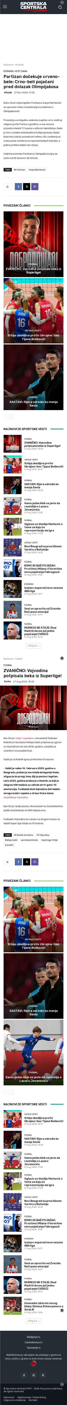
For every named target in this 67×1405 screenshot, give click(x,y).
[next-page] (11, 417)
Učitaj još (32, 645)
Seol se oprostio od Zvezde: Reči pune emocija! (42, 610)
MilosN (8, 92)
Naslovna (8, 64)
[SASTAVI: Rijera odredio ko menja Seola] (33, 377)
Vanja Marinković (37, 169)
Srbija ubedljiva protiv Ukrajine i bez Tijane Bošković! (33, 337)
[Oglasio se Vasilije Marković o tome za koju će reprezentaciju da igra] (13, 527)
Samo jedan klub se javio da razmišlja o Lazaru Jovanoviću (42, 506)
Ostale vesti (33, 330)
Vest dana (21, 71)
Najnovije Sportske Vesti (25, 429)
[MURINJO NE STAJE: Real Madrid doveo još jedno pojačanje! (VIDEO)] (13, 630)
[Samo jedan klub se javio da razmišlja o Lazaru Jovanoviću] (13, 506)
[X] (26, 186)
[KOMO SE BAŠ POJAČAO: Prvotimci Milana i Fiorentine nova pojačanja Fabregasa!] (13, 568)
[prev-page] (6, 417)
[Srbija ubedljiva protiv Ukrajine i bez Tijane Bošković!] (33, 311)
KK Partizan (19, 169)
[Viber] (34, 186)
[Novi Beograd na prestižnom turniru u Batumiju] (13, 547)
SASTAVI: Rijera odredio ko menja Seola (33, 403)
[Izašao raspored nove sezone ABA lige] (13, 589)
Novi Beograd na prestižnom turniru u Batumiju (43, 548)
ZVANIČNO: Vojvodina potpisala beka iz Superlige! (33, 270)
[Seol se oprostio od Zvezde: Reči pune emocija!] (13, 610)
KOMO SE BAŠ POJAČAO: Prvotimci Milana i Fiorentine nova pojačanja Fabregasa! (43, 569)
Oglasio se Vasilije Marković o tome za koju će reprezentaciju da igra (43, 527)
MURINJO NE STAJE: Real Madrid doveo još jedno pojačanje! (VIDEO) (40, 631)
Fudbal (33, 264)
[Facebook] (18, 186)
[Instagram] (33, 1375)
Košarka (19, 64)
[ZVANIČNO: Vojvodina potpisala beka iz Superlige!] (33, 244)
